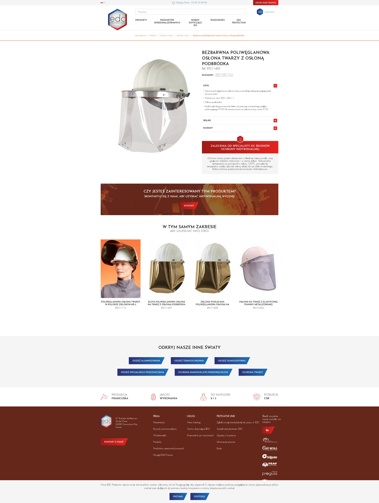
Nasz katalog (193, 422)
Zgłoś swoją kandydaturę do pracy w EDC (238, 422)
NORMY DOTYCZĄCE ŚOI (195, 23)
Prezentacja (159, 422)
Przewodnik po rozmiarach (200, 435)
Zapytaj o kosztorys (226, 435)
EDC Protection (239, 21)
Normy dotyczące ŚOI (198, 428)
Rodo (219, 448)
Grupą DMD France (163, 455)
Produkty (141, 20)
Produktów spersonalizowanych (167, 21)
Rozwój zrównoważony (165, 428)
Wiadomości (217, 20)
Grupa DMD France (265, 3)
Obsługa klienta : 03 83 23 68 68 (191, 2)
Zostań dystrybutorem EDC (230, 428)
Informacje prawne (226, 441)
